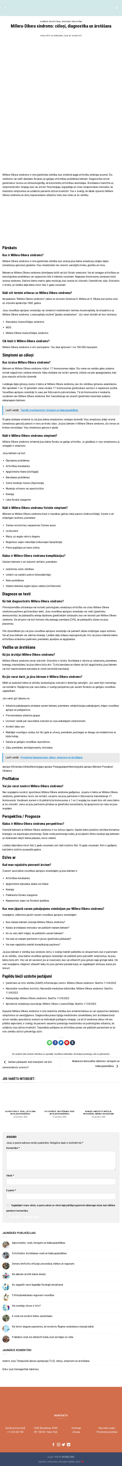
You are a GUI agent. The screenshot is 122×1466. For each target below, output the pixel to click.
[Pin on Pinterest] (66, 1042)
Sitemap (76, 1428)
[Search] (116, 8)
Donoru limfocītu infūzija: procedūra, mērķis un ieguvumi (98, 1112)
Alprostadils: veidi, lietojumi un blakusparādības (20, 1112)
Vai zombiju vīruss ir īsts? (26, 1305)
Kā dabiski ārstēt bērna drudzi (29, 1274)
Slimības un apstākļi (50, 22)
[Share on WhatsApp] (49, 1042)
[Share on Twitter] (61, 1042)
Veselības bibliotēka (72, 22)
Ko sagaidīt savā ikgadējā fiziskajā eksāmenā (37, 1284)
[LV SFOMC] (61, 8)
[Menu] (5, 8)
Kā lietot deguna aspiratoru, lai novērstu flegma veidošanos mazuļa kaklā (53, 1326)
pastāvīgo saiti (90, 1054)
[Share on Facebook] (55, 1042)
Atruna (76, 1432)
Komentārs (13, 1148)
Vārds (10, 1175)
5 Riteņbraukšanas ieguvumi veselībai (33, 1295)
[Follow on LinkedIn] (68, 1445)
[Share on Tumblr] (72, 1042)
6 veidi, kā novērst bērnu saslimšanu (32, 1316)
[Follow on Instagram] (58, 1445)
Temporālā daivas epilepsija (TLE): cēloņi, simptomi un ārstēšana (52, 1361)
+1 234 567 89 (15, 1432)
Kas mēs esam (106, 1428)
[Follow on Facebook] (53, 1445)
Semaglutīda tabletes (26, 1369)
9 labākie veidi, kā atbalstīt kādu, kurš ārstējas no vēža (42, 1337)
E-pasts (11, 1190)
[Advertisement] (61, 147)
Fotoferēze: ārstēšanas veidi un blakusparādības (59, 1112)
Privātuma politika (106, 1432)
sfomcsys (76, 36)
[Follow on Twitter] (63, 1445)
